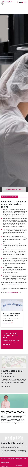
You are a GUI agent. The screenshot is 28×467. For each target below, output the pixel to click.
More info (18, 459)
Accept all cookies (19, 465)
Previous (2, 401)
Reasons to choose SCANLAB (14, 189)
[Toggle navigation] (25, 2)
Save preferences (4, 466)
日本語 (20, 2)
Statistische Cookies (5, 462)
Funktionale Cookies (5, 464)
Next (26, 401)
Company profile (6, 323)
